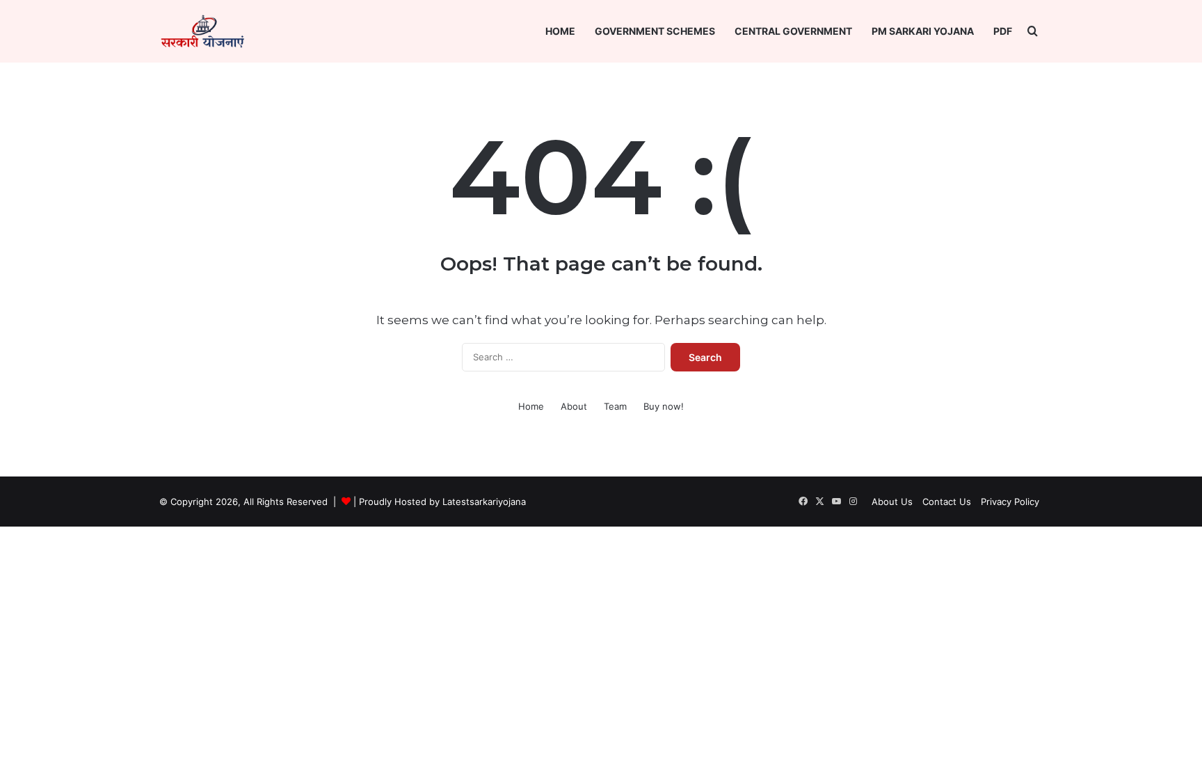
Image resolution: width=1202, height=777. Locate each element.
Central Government (793, 31)
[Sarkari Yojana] (202, 31)
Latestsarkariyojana (484, 501)
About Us (892, 501)
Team (615, 406)
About (574, 406)
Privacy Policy (1010, 501)
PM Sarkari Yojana (923, 31)
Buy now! (663, 406)
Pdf (1002, 31)
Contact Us (946, 501)
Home (560, 31)
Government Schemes (655, 31)
